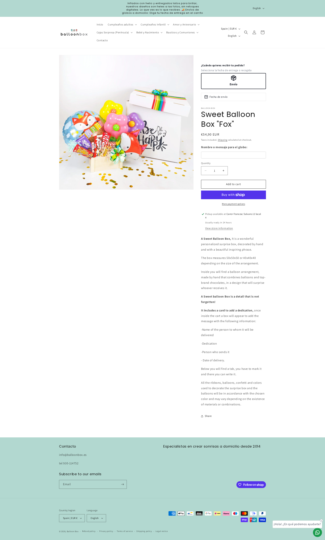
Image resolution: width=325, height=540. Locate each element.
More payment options (233, 203)
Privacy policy (106, 531)
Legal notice (162, 531)
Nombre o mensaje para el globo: (224, 147)
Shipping (222, 139)
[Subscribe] (122, 484)
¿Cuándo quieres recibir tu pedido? (223, 65)
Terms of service (125, 531)
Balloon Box (73, 531)
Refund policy (89, 531)
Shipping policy (144, 531)
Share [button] (208, 416)
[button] (122, 24)
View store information (219, 228)
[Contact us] (317, 532)
